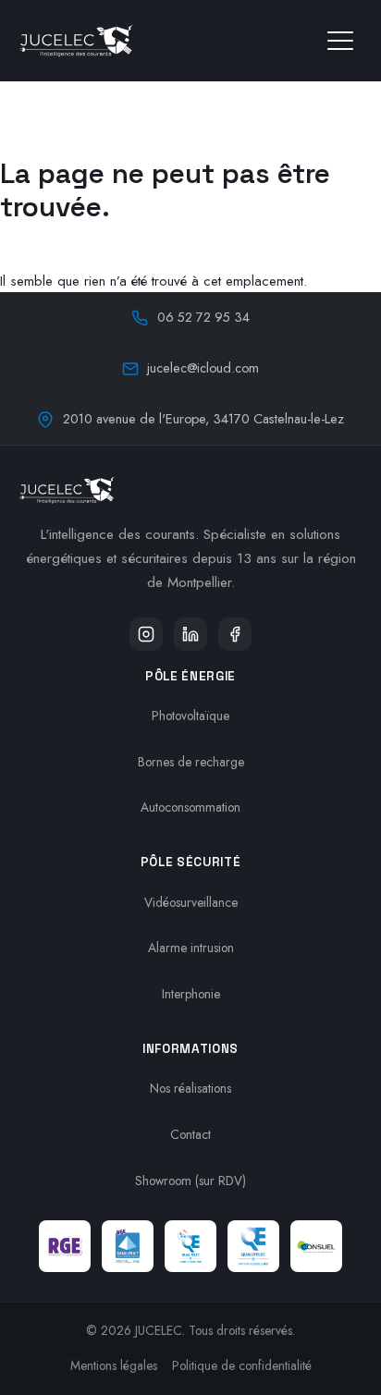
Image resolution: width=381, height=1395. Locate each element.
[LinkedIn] (190, 634)
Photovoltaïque (190, 715)
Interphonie (191, 994)
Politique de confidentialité (242, 1365)
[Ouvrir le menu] (340, 40)
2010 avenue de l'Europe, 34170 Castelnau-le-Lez (203, 419)
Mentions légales (113, 1365)
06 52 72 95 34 (203, 317)
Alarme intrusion (191, 947)
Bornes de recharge (191, 762)
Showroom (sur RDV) (190, 1180)
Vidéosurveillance (191, 902)
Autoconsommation (190, 807)
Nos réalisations (190, 1088)
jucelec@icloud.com (203, 368)
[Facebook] (235, 634)
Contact (190, 1134)
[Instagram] (146, 634)
